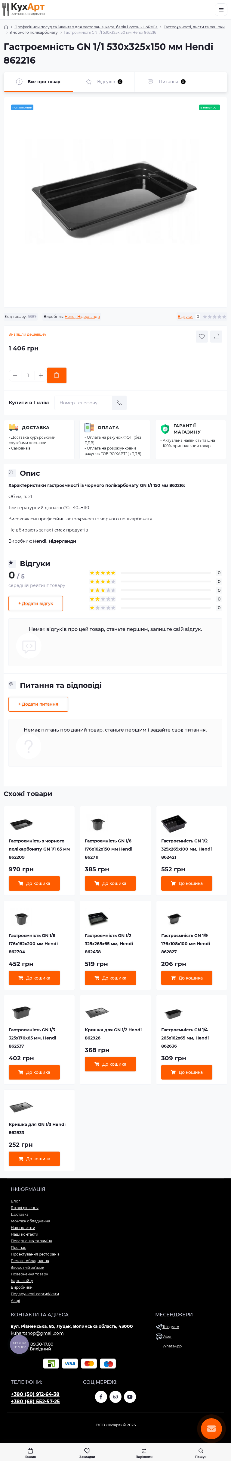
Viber (167, 1336)
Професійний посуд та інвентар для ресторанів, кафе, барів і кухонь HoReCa (86, 27)
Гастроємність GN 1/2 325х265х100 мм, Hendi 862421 (186, 849)
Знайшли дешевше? (28, 334)
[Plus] (41, 375)
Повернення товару (29, 1274)
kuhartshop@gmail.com (37, 1333)
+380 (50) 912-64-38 (35, 1394)
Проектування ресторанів (35, 1254)
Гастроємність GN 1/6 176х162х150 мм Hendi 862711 (108, 849)
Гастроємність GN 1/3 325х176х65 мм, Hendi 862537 (32, 1038)
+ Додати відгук (35, 603)
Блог (15, 1201)
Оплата (108, 427)
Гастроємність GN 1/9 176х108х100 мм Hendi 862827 (185, 944)
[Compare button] (216, 337)
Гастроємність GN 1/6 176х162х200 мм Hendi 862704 (33, 944)
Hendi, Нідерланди (82, 316)
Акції (15, 1300)
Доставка (36, 427)
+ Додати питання (38, 704)
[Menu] (221, 9)
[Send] (119, 403)
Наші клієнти (23, 1227)
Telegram (170, 1327)
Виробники (21, 1287)
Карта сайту (22, 1280)
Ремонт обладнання (30, 1261)
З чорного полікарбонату (34, 32)
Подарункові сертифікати (35, 1294)
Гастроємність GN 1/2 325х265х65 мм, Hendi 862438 (109, 944)
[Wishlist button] (202, 337)
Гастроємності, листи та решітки (194, 27)
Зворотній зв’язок (27, 1267)
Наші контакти (24, 1234)
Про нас (18, 1247)
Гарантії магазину (187, 429)
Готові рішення (24, 1207)
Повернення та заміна (31, 1241)
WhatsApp (172, 1346)
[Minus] (15, 375)
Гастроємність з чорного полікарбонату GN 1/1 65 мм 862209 (39, 849)
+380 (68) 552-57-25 (35, 1401)
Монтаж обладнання (30, 1221)
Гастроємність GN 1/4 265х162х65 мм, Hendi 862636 (185, 1038)
